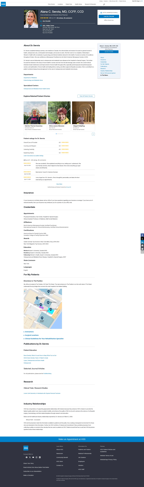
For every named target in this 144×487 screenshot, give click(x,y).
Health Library (78, 4)
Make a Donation (28, 475)
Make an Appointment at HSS (72, 439)
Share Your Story (28, 463)
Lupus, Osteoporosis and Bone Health (34, 360)
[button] (93, 134)
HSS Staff (81, 469)
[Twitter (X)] (30, 457)
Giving (100, 1)
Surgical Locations (31, 335)
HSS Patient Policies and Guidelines (107, 450)
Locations (60, 4)
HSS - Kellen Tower (48, 25)
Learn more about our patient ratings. (34, 155)
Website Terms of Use (106, 455)
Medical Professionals (84, 453)
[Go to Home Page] (25, 448)
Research (103, 68)
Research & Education (90, 4)
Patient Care (69, 4)
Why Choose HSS (114, 1)
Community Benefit (62, 457)
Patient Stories (122, 1)
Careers (106, 1)
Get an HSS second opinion (108, 73)
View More (59, 184)
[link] (142, 235)
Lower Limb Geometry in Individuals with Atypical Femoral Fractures (42, 393)
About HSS (59, 449)
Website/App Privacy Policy (108, 459)
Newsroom (59, 453)
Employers (81, 461)
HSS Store (59, 461)
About (102, 57)
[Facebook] (27, 457)
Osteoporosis (27, 363)
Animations (29, 332)
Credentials (103, 62)
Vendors (80, 465)
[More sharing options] (142, 252)
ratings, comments (64, 18)
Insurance (103, 59)
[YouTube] (34, 457)
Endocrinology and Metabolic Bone (33, 80)
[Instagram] (37, 457)
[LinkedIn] (40, 457)
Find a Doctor (51, 4)
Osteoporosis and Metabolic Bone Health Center (37, 88)
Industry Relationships (106, 71)
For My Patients (104, 64)
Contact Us (59, 465)
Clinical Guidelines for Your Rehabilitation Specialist (44, 339)
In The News (104, 75)
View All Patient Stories (86, 96)
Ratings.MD (68, 187)
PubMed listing (47, 373)
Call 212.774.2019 (109, 16)
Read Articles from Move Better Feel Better (36, 467)
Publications (103, 66)
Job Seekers (82, 457)
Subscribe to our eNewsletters (32, 471)
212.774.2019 (46, 21)
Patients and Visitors (84, 449)
